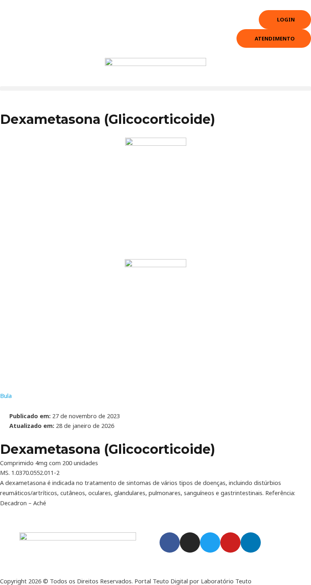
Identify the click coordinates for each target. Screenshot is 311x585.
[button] (155, 88)
